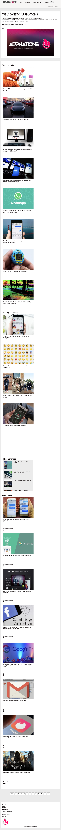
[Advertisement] (30, 445)
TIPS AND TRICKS (37, 2)
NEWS (20, 2)
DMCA (4, 816)
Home (3, 804)
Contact (47, 2)
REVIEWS (27, 2)
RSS (3, 806)
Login (56, 6)
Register (50, 6)
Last (48, 793)
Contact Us (5, 813)
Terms (4, 818)
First (12, 793)
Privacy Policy (6, 814)
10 (41, 793)
